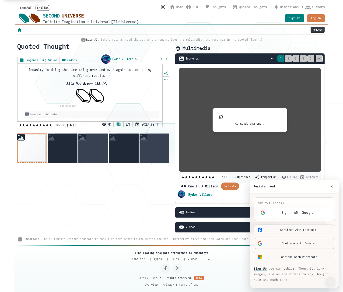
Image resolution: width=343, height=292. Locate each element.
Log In (316, 18)
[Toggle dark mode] (163, 7)
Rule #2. (92, 39)
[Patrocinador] (90, 95)
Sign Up (294, 18)
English (43, 8)
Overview (151, 284)
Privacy (168, 284)
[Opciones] (166, 80)
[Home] (29, 18)
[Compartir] (166, 73)
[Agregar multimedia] (166, 67)
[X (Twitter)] (177, 268)
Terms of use (189, 284)
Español (26, 8)
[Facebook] (165, 268)
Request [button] (317, 29)
